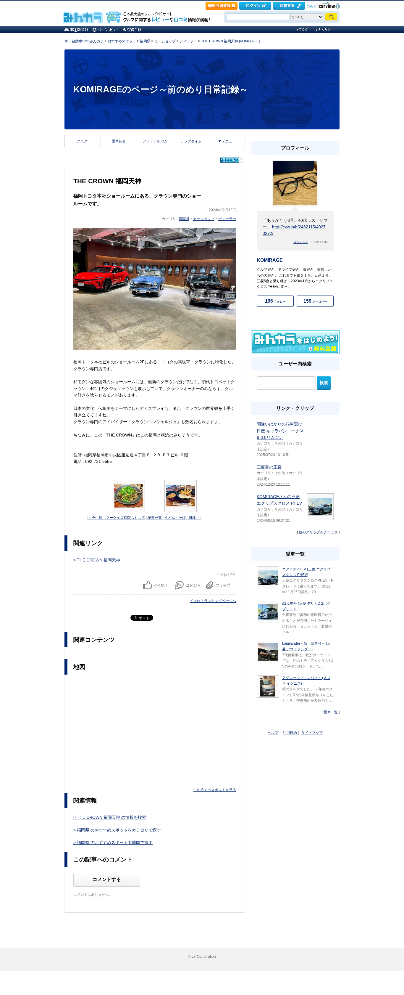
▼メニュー (227, 141)
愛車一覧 (331, 712)
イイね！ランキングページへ (213, 601)
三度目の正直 (269, 467)
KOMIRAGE (270, 260)
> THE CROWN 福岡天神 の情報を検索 (109, 817)
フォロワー (315, 301)
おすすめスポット (122, 41)
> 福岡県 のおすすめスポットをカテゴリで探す (117, 830)
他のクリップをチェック (318, 532)
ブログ (83, 141)
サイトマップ (312, 733)
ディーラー (188, 41)
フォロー (275, 301)
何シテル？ (300, 242)
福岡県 (145, 41)
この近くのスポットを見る (214, 790)
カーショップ (165, 41)
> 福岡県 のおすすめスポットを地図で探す (113, 842)
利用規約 (290, 733)
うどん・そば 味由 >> (182, 518)
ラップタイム (191, 141)
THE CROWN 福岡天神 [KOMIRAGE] (230, 41)
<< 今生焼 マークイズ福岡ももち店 (116, 518)
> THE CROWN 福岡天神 (96, 560)
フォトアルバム (155, 141)
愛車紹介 (119, 141)
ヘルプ (311, 5)
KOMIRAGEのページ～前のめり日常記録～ (160, 89)
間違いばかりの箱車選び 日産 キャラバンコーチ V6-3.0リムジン (281, 431)
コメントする (107, 879)
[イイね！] (229, 160)
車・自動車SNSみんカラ (84, 41)
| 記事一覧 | (155, 518)
